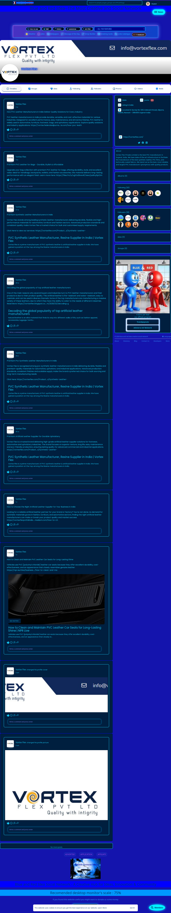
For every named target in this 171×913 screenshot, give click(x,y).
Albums (121, 176)
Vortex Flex (29, 68)
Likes (120, 237)
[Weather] (26, 34)
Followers (122, 212)
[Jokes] (38, 34)
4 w (17, 160)
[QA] (98, 34)
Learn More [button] (102, 908)
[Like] (13, 129)
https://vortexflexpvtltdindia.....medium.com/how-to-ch (32, 520)
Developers (157, 341)
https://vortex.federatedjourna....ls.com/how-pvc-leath (56, 125)
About (117, 341)
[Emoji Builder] (83, 34)
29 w (17, 283)
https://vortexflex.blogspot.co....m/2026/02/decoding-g (43, 303)
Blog (135, 341)
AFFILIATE (102, 854)
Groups (121, 248)
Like (8, 129)
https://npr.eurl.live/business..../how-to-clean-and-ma (32, 570)
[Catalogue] (116, 34)
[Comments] (14, 129)
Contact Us (145, 341)
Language (167, 336)
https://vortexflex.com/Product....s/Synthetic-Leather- (60, 230)
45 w (17, 432)
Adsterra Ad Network (143, 328)
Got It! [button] (132, 908)
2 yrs (17, 672)
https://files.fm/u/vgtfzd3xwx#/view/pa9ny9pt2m (79, 175)
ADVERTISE (70, 854)
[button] (114, 2)
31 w (17, 356)
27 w (17, 210)
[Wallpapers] (48, 34)
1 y (16, 502)
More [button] (168, 341)
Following (122, 187)
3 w (17, 107)
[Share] (17, 129)
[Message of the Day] (62, 34)
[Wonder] (11, 129)
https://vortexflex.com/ (133, 137)
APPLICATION (86, 854)
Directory (126, 341)
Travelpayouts (143, 322)
